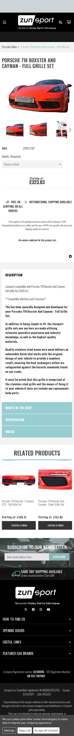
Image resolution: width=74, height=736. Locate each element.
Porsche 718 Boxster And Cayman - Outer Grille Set (51, 503)
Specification (14, 419)
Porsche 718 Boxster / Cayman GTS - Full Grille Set (18, 503)
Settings (9, 730)
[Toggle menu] (4, 22)
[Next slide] (69, 129)
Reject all (24, 730)
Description (13, 275)
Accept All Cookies (46, 730)
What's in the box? (18, 408)
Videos (9, 431)
